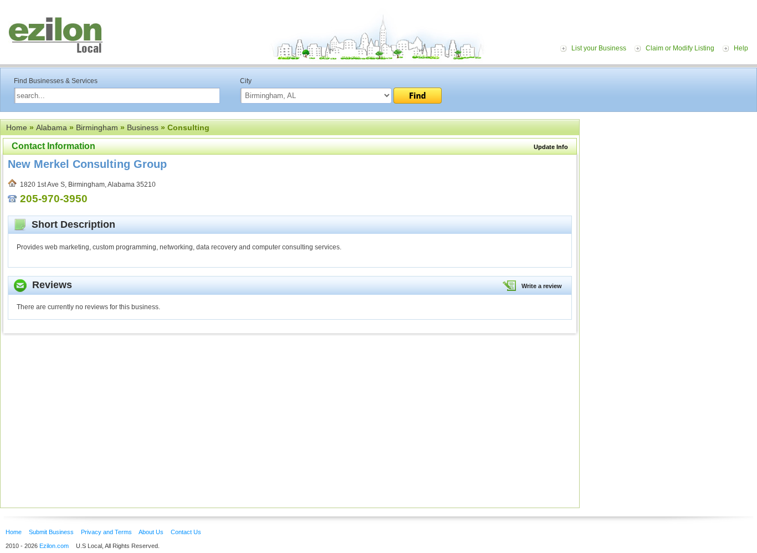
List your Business (598, 48)
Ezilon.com (54, 545)
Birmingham (97, 127)
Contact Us (186, 532)
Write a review (541, 286)
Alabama (51, 127)
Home (16, 127)
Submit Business (51, 532)
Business (142, 127)
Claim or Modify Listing (680, 48)
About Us (151, 532)
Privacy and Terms (106, 532)
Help (741, 48)
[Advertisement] (671, 187)
